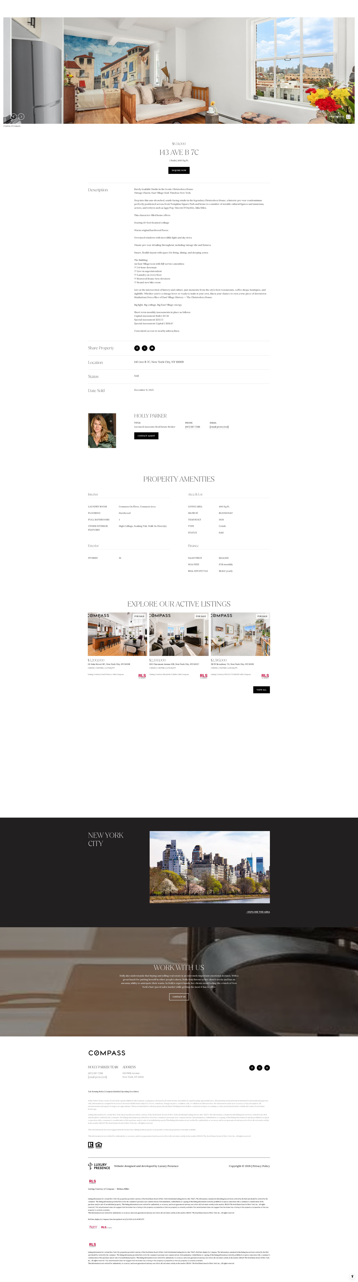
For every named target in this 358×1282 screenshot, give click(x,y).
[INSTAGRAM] (259, 1068)
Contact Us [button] (179, 997)
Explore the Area (259, 911)
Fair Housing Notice (96, 1091)
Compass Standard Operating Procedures (122, 1091)
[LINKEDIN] (267, 1068)
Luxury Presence (168, 1166)
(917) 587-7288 (192, 426)
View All (262, 690)
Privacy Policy (261, 1166)
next (21, 116)
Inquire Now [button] (179, 170)
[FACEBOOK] (252, 1068)
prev (13, 116)
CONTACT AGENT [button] (146, 436)
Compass (149, 1101)
